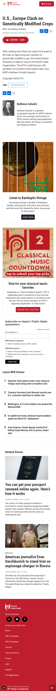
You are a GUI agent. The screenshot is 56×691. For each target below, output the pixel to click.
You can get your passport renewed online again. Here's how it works (27, 489)
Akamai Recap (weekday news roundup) (24, 351)
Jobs (7, 664)
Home (7, 631)
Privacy (8, 658)
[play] (4, 687)
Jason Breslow (10, 572)
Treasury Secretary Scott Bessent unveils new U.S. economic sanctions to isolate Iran (29, 394)
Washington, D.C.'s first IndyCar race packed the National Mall (30, 405)
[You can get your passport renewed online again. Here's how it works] (26, 468)
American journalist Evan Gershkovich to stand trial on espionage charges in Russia (28, 561)
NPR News (9, 553)
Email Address (11, 332)
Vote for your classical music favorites (27, 285)
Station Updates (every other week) (22, 344)
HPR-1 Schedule (11, 636)
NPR (21, 78)
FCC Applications (12, 675)
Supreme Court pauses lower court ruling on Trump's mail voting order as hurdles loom (28, 382)
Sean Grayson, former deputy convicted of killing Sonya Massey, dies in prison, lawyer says (28, 430)
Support (8, 670)
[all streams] (52, 688)
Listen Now (28, 217)
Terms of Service (12, 653)
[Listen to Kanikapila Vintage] (28, 167)
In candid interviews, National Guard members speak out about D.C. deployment (29, 417)
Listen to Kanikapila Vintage (28, 198)
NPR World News (18, 85)
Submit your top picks (28, 309)
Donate (47, 4)
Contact (8, 647)
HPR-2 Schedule (11, 642)
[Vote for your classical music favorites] (28, 253)
